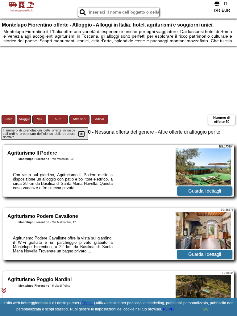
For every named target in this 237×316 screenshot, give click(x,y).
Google (87, 303)
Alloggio (24, 119)
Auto (58, 119)
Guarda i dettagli (204, 190)
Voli (39, 119)
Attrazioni (79, 119)
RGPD (168, 309)
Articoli (99, 119)
